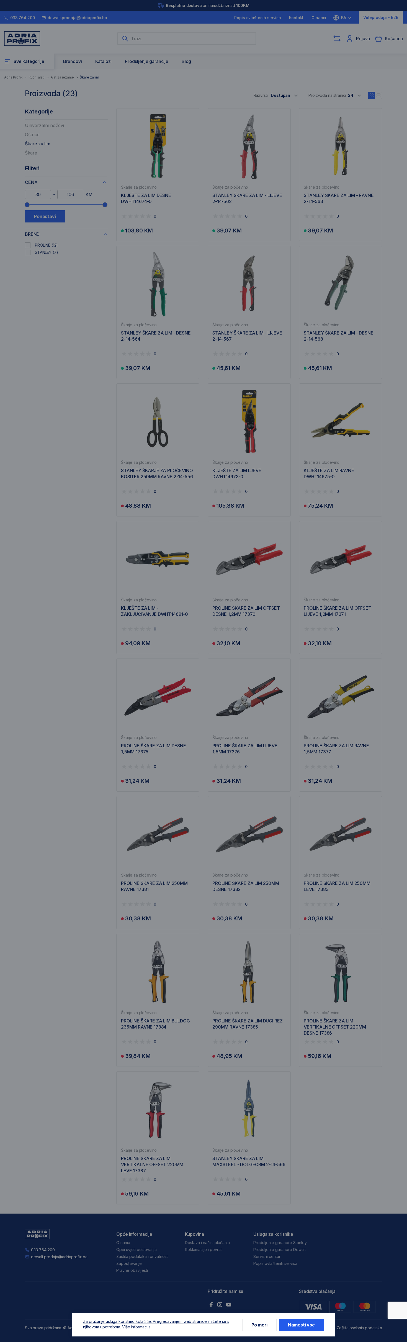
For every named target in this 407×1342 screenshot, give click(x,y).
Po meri (259, 1325)
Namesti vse (301, 1325)
